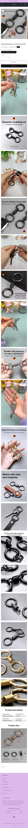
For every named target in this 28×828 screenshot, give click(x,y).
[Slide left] (11, 41)
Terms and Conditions (7, 790)
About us (4, 778)
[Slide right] (16, 41)
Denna (6, 823)
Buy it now (14, 66)
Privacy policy (17, 823)
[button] (2, 4)
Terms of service (14, 825)
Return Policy (5, 784)
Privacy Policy (5, 787)
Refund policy (23, 823)
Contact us (5, 793)
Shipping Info (5, 781)
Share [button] (3, 766)
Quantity (2, 55)
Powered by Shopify (10, 823)
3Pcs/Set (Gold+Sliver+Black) (8, 52)
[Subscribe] (20, 812)
